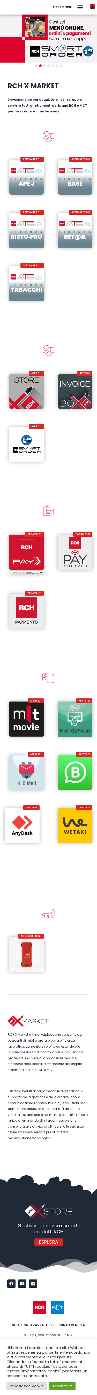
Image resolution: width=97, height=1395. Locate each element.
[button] (80, 7)
